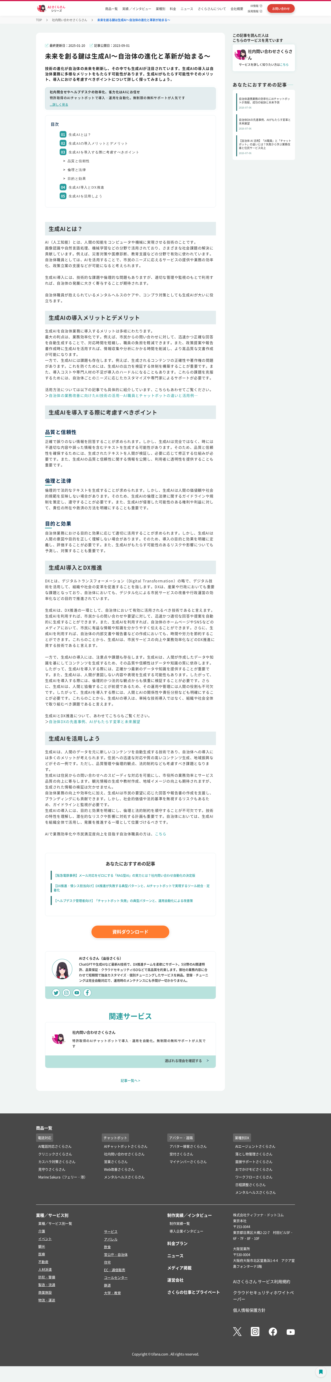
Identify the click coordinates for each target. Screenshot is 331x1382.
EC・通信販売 (114, 1269)
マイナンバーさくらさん (188, 1161)
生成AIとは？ (80, 134)
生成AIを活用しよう (85, 196)
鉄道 (107, 1285)
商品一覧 (111, 8)
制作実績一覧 (180, 1223)
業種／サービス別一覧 (55, 1223)
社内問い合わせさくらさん (69, 20)
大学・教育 (112, 1292)
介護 (41, 1231)
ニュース (187, 8)
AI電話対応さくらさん (55, 1146)
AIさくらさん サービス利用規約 (261, 1281)
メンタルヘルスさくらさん (124, 1177)
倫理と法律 (77, 170)
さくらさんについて (212, 8)
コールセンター (116, 1277)
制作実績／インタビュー (189, 1215)
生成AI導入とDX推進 (86, 187)
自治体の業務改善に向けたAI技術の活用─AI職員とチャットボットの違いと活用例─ (123, 395)
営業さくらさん (116, 1161)
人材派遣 (45, 1269)
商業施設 (45, 1292)
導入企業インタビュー (186, 1231)
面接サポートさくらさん (253, 1161)
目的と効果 (77, 178)
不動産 (43, 1261)
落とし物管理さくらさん (253, 1154)
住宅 (107, 1262)
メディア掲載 (179, 1267)
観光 (41, 1246)
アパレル (111, 1239)
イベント (45, 1238)
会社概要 (237, 8)
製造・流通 (46, 1284)
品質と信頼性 (79, 161)
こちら (161, 833)
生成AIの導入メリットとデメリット (98, 143)
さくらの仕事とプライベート (193, 1292)
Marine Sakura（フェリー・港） (62, 1177)
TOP (39, 20)
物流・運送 (46, 1300)
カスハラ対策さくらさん (56, 1161)
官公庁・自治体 (116, 1254)
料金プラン (177, 1243)
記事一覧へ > (130, 1080)
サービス (111, 1231)
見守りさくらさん (51, 1169)
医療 (41, 1254)
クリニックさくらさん (55, 1154)
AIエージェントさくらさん (255, 1146)
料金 (173, 8)
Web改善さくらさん (119, 1169)
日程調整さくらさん (250, 1184)
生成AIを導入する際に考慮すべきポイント (104, 152)
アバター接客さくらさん (188, 1146)
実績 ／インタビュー (136, 8)
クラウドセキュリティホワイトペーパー (263, 1296)
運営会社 (175, 1280)
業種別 (160, 8)
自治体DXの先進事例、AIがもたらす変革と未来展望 (94, 721)
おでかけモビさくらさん (253, 1169)
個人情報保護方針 (249, 1310)
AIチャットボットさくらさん (125, 1146)
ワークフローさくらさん (253, 1177)
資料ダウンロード (130, 931)
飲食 (107, 1246)
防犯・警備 (46, 1277)
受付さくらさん (181, 1154)
